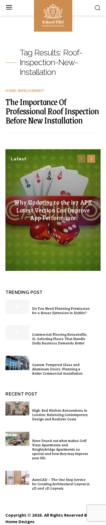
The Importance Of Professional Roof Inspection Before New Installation (52, 110)
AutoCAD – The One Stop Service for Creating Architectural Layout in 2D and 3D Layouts (61, 483)
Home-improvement (25, 91)
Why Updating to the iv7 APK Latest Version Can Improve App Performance (53, 210)
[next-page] (91, 159)
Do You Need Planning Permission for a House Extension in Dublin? (61, 310)
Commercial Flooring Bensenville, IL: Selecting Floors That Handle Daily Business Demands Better (59, 338)
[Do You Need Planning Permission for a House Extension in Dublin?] (17, 307)
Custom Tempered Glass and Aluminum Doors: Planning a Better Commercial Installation (57, 368)
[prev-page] (81, 159)
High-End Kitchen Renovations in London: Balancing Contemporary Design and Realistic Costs (60, 414)
